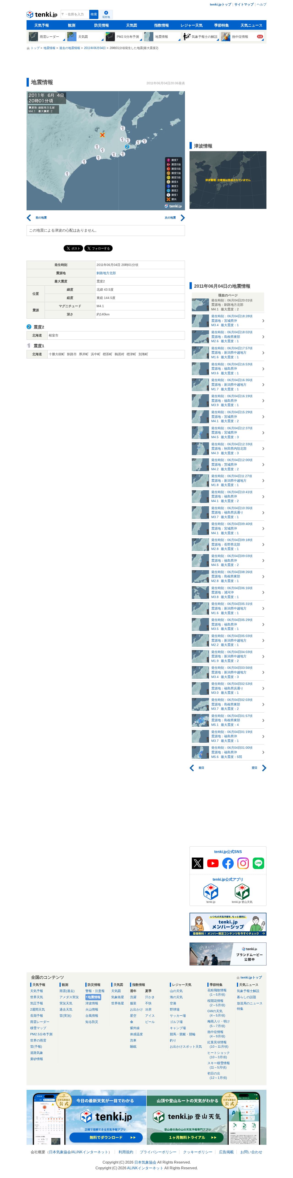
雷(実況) (65, 1015)
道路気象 (36, 1053)
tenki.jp (42, 15)
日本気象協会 (60, 1152)
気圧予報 (36, 1003)
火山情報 (91, 1009)
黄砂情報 (36, 1059)
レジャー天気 (192, 25)
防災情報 (101, 25)
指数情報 (161, 25)
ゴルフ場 (176, 1022)
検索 (94, 14)
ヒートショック (218, 1055)
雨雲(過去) (67, 991)
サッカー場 (178, 1015)
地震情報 (94, 997)
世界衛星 (117, 1003)
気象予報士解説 (248, 991)
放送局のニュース (250, 1003)
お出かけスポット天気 (186, 1046)
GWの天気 (216, 1013)
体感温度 (136, 1034)
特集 (240, 1009)
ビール (150, 1022)
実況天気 (66, 1003)
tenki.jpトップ (220, 4)
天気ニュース (252, 25)
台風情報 (91, 1015)
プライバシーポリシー (158, 1152)
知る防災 (91, 1022)
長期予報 (36, 1015)
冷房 (148, 1009)
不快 (148, 1003)
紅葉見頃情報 (217, 1044)
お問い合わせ (251, 1152)
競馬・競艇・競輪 (182, 1034)
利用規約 (126, 1152)
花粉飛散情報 (217, 992)
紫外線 (135, 1028)
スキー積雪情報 (218, 1065)
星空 (133, 1015)
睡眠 (133, 1046)
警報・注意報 (95, 991)
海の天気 (176, 997)
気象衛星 (117, 997)
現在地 (106, 17)
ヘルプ (261, 4)
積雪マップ (38, 1028)
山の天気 (176, 991)
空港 (173, 1003)
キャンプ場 (178, 1028)
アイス (150, 1015)
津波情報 (91, 1003)
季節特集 (221, 25)
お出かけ (136, 1009)
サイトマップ (244, 4)
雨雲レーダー (39, 1022)
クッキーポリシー (197, 1152)
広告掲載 (226, 1152)
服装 (133, 1003)
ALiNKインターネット (90, 1152)
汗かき (150, 997)
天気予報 (41, 25)
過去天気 (66, 1009)
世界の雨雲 (38, 1040)
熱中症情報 (216, 1034)
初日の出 (217, 1075)
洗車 (133, 1040)
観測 (71, 25)
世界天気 (36, 997)
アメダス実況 (69, 997)
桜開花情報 (216, 1003)
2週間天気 (37, 1009)
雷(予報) (36, 1046)
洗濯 (133, 997)
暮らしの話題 (246, 997)
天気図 (131, 25)
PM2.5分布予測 (41, 1034)
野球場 (174, 1009)
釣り (173, 1040)
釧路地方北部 (106, 273)
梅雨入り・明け (218, 1023)
